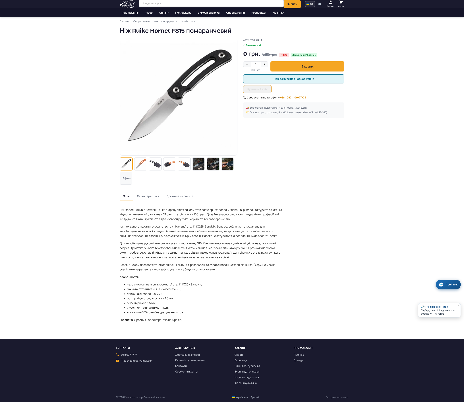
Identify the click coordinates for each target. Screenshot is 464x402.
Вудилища (241, 360)
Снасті (239, 354)
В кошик (307, 66)
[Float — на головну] (127, 4)
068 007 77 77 (129, 354)
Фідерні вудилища (246, 383)
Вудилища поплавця (247, 371)
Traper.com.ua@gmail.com (137, 360)
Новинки (278, 12)
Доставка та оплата (180, 196)
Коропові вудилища (247, 377)
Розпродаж (258, 12)
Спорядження (235, 12)
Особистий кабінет (186, 371)
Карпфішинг (130, 12)
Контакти (181, 366)
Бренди (298, 360)
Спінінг (164, 12)
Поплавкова (183, 12)
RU (319, 4)
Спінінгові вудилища (247, 366)
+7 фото (125, 178)
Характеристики (148, 196)
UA (312, 4)
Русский (254, 397)
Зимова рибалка (209, 12)
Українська (241, 397)
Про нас (299, 354)
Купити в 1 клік (257, 89)
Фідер (149, 12)
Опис (126, 196)
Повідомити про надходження (294, 79)
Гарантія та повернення (190, 360)
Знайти (292, 4)
